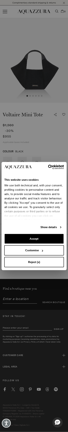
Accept (34, 238)
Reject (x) (34, 262)
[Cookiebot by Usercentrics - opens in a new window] (48, 167)
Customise (32, 250)
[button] (57, 422)
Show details (48, 227)
